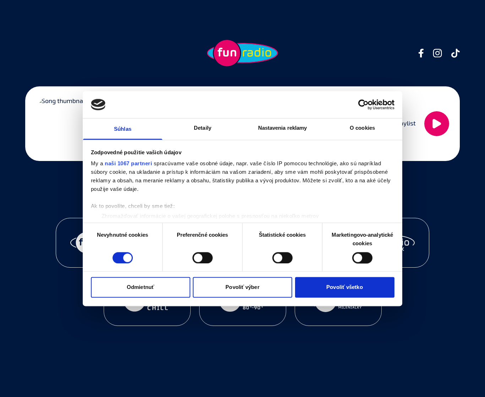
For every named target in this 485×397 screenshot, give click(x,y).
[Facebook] (421, 53)
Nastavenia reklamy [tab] (282, 128)
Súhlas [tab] (122, 129)
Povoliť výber (242, 287)
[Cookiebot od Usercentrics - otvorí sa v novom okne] (363, 104)
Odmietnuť (140, 287)
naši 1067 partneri (128, 164)
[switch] (202, 257)
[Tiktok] (455, 53)
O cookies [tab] (362, 128)
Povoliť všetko (344, 287)
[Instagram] (437, 53)
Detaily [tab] (202, 128)
